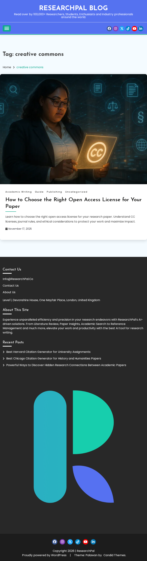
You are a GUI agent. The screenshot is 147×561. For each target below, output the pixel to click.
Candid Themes (114, 555)
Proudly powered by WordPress (44, 555)
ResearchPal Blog (73, 8)
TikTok (128, 28)
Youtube (134, 28)
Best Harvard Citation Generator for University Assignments (48, 352)
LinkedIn (140, 28)
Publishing (54, 192)
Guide (39, 192)
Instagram (115, 28)
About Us (9, 292)
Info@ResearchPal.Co (18, 279)
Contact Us (11, 286)
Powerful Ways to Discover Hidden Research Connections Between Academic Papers (66, 365)
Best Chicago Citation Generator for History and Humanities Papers (53, 358)
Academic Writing (18, 192)
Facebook (109, 28)
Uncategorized (76, 192)
